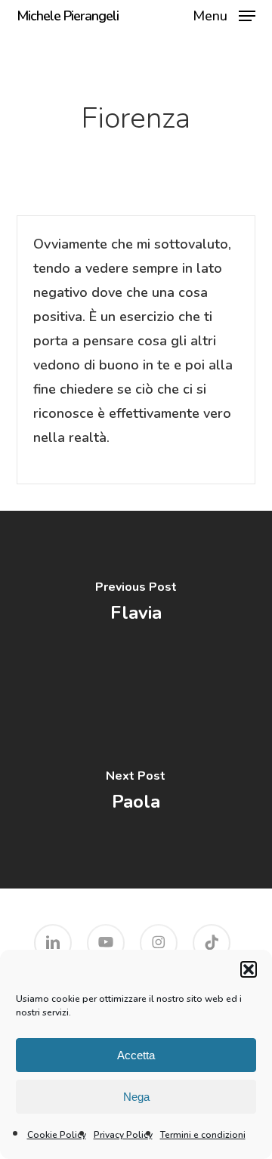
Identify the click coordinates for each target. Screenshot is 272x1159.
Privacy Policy (123, 1135)
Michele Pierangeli (68, 16)
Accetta (136, 1055)
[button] (248, 969)
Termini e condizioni (203, 1135)
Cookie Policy (56, 1135)
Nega (136, 1096)
